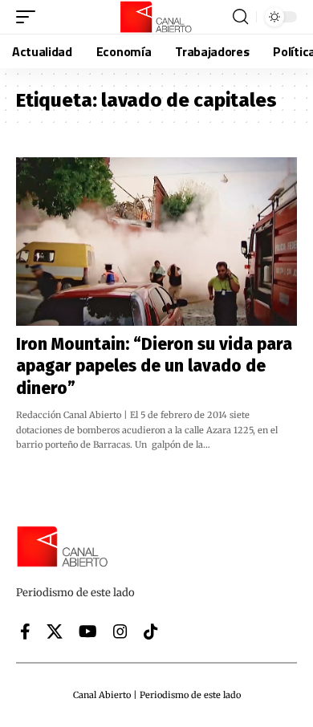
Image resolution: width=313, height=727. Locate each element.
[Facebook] (25, 631)
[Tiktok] (151, 631)
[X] (55, 631)
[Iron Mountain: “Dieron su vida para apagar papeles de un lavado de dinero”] (156, 241)
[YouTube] (88, 631)
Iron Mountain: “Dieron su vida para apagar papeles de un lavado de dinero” (154, 366)
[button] (29, 16)
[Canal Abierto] (156, 17)
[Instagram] (120, 631)
